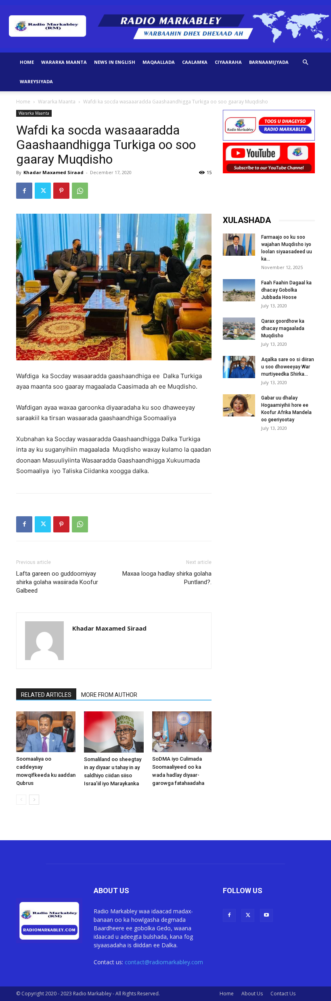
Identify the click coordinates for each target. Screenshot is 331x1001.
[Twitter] (43, 191)
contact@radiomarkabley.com (164, 962)
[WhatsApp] (80, 191)
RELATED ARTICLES (46, 695)
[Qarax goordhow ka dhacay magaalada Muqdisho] (239, 329)
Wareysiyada (36, 81)
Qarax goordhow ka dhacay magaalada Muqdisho (282, 328)
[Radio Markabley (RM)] (165, 26)
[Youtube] (266, 915)
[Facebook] (24, 191)
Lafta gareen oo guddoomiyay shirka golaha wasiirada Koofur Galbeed (57, 582)
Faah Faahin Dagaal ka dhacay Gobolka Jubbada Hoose (286, 290)
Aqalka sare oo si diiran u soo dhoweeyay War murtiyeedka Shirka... (287, 367)
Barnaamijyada (269, 62)
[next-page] (34, 800)
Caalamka (194, 62)
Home (27, 62)
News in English (114, 62)
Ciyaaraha (228, 62)
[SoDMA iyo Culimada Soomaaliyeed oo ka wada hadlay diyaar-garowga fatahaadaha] (182, 731)
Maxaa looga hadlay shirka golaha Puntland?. (167, 578)
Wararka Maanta (64, 62)
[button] (305, 62)
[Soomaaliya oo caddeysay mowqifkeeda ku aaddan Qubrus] (45, 731)
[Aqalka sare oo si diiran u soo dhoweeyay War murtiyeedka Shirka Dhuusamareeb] (239, 367)
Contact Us (282, 993)
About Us (252, 993)
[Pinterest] (61, 191)
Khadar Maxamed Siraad (53, 172)
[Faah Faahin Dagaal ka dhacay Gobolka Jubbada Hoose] (239, 290)
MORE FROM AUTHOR (109, 695)
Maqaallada (158, 62)
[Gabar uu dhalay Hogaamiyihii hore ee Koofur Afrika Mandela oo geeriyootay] (239, 405)
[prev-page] (21, 800)
